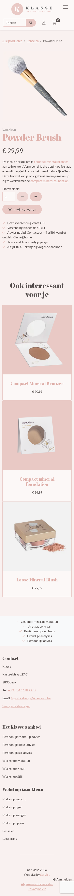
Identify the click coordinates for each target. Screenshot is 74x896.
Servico (45, 874)
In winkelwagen (24, 209)
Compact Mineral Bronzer (37, 383)
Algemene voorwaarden (37, 884)
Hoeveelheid (11, 188)
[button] (36, 196)
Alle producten (12, 41)
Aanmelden (64, 879)
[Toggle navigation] (65, 7)
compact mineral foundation (49, 181)
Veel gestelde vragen (16, 706)
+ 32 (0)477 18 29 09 (22, 690)
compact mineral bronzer (51, 161)
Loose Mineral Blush (37, 580)
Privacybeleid (37, 889)
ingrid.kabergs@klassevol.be (31, 698)
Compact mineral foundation (37, 481)
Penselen (33, 41)
